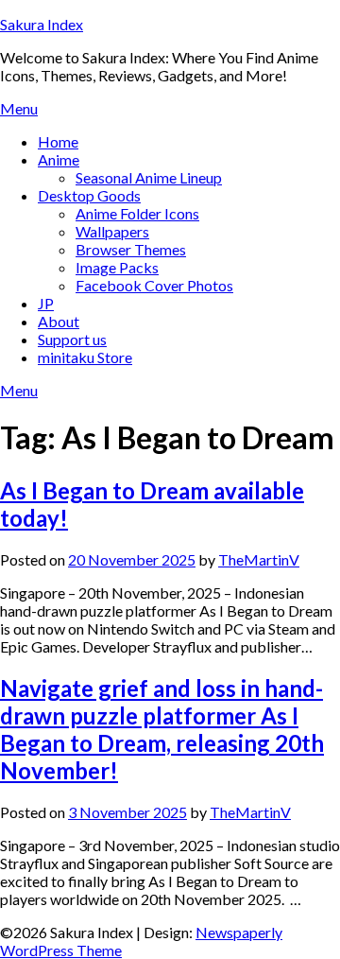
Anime (58, 159)
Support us (72, 339)
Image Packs (117, 267)
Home (58, 141)
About (58, 321)
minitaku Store (85, 357)
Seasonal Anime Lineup (149, 177)
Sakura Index (41, 24)
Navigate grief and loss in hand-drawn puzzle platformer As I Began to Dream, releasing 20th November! (162, 729)
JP (46, 303)
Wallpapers (112, 231)
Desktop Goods (89, 195)
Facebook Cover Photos (154, 285)
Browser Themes (131, 249)
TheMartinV (258, 559)
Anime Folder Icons (137, 213)
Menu (19, 108)
